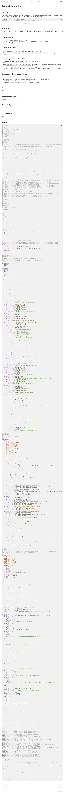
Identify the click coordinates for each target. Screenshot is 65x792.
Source (4, 122)
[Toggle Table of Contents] (1, 1)
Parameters (45, 67)
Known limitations (9, 88)
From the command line (9, 47)
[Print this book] (63, 1)
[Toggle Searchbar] (7, 1)
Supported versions (9, 96)
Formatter (12, 81)
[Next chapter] (60, 786)
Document (8, 23)
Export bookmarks (11, 6)
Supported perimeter (10, 105)
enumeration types (18, 79)
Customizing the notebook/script (14, 74)
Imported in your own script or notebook (14, 59)
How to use (6, 28)
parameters (12, 41)
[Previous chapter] (5, 786)
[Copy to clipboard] (62, 19)
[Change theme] (4, 1)
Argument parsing (14, 67)
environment (21, 50)
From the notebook (7, 37)
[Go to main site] (61, 1)
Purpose (5, 12)
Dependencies (7, 113)
